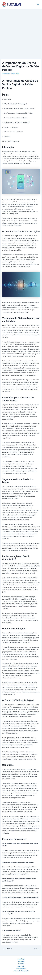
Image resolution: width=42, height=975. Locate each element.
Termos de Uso (21, 968)
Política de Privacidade (21, 971)
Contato (21, 964)
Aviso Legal (21, 959)
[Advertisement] (21, 31)
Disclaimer (21, 961)
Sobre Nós (21, 966)
